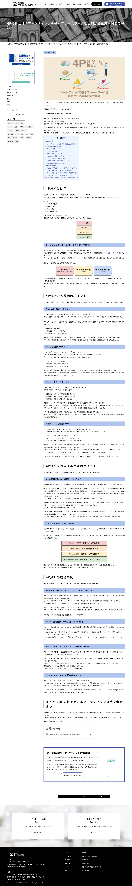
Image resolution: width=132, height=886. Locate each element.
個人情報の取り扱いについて (91, 867)
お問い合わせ (97, 4)
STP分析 (46, 278)
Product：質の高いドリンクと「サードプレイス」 (62, 168)
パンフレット (12, 134)
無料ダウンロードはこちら (72, 775)
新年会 (21, 137)
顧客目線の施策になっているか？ (57, 163)
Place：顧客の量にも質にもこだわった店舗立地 (61, 173)
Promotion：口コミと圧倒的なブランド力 (59, 175)
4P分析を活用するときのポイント (55, 158)
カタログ (10, 130)
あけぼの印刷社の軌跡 (89, 856)
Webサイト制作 (12, 127)
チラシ (17, 130)
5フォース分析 (116, 253)
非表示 (63, 138)
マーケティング (12, 93)
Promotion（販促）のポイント (56, 156)
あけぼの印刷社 (12, 90)
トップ (67, 853)
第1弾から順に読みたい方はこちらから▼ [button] (58, 114)
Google (10, 123)
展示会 (15, 137)
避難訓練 (10, 141)
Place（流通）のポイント (54, 154)
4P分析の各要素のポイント (53, 146)
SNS (21, 123)
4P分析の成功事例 (50, 166)
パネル (24, 130)
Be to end (68, 863)
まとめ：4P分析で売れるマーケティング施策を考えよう (61, 178)
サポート (68, 867)
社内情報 (28, 137)
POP (16, 123)
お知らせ (10, 96)
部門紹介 (59, 4)
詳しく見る (37, 832)
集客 (17, 141)
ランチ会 (20, 134)
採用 (73, 4)
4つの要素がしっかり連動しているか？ (58, 161)
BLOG (79, 4)
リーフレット (29, 134)
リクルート (85, 870)
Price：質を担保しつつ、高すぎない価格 (59, 170)
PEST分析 (107, 253)
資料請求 (86, 4)
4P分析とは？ (49, 142)
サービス (43, 4)
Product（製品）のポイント (55, 149)
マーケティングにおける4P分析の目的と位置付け (61, 144)
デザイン (10, 105)
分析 (9, 137)
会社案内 (67, 4)
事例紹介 (51, 4)
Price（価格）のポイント (54, 151)
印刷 (8, 102)
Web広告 (22, 127)
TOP (36, 4)
